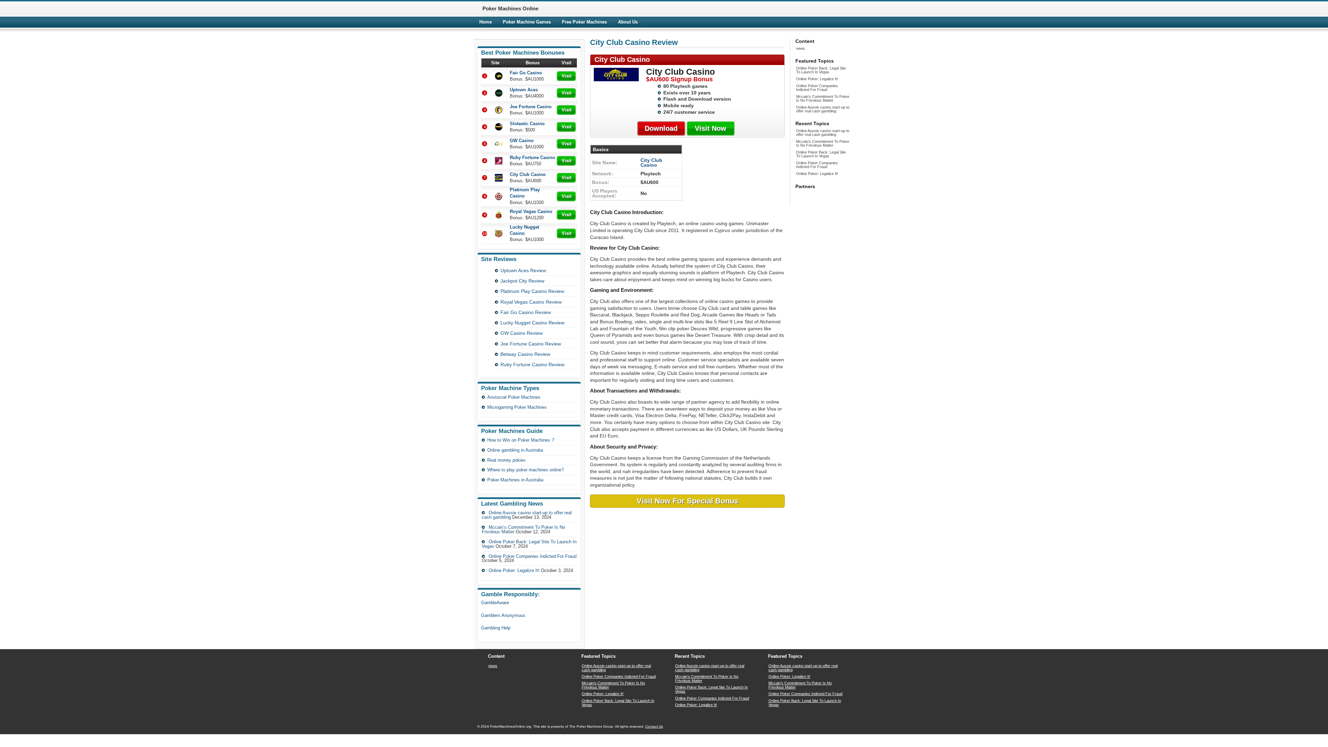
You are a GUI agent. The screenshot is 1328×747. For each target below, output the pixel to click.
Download (661, 128)
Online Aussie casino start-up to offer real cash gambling (822, 109)
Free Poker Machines (584, 22)
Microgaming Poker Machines (517, 407)
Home (485, 22)
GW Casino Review (521, 333)
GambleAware (495, 602)
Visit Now (710, 128)
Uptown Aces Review (523, 270)
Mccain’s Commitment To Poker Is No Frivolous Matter (822, 98)
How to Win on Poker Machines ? (520, 440)
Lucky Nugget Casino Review (532, 322)
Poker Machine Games (527, 22)
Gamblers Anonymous (503, 615)
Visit (566, 76)
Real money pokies (506, 460)
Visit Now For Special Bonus (687, 501)
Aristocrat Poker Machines (514, 397)
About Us (628, 22)
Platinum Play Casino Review (532, 291)
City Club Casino (651, 162)
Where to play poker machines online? (525, 469)
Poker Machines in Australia (515, 479)
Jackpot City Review (522, 281)
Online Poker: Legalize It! (514, 570)
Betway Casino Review (525, 354)
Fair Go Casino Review (525, 312)
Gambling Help (495, 627)
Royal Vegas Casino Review (531, 302)
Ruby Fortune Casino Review (532, 364)
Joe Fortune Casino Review (530, 344)
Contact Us (654, 726)
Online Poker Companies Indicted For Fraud (533, 556)
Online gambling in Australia (515, 450)
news (800, 48)
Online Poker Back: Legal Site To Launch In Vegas (529, 544)
